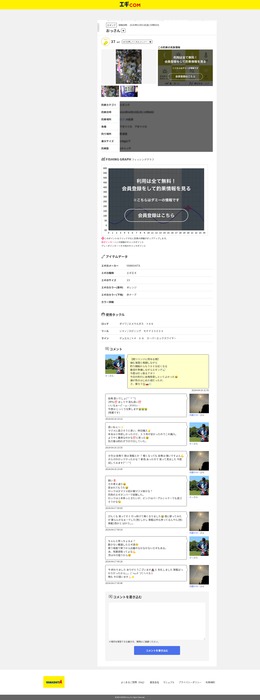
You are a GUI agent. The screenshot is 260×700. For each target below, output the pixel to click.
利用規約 (210, 682)
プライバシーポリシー (190, 682)
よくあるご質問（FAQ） (133, 682)
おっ (107, 375)
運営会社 (154, 682)
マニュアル (169, 682)
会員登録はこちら (166, 40)
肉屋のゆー (194, 414)
